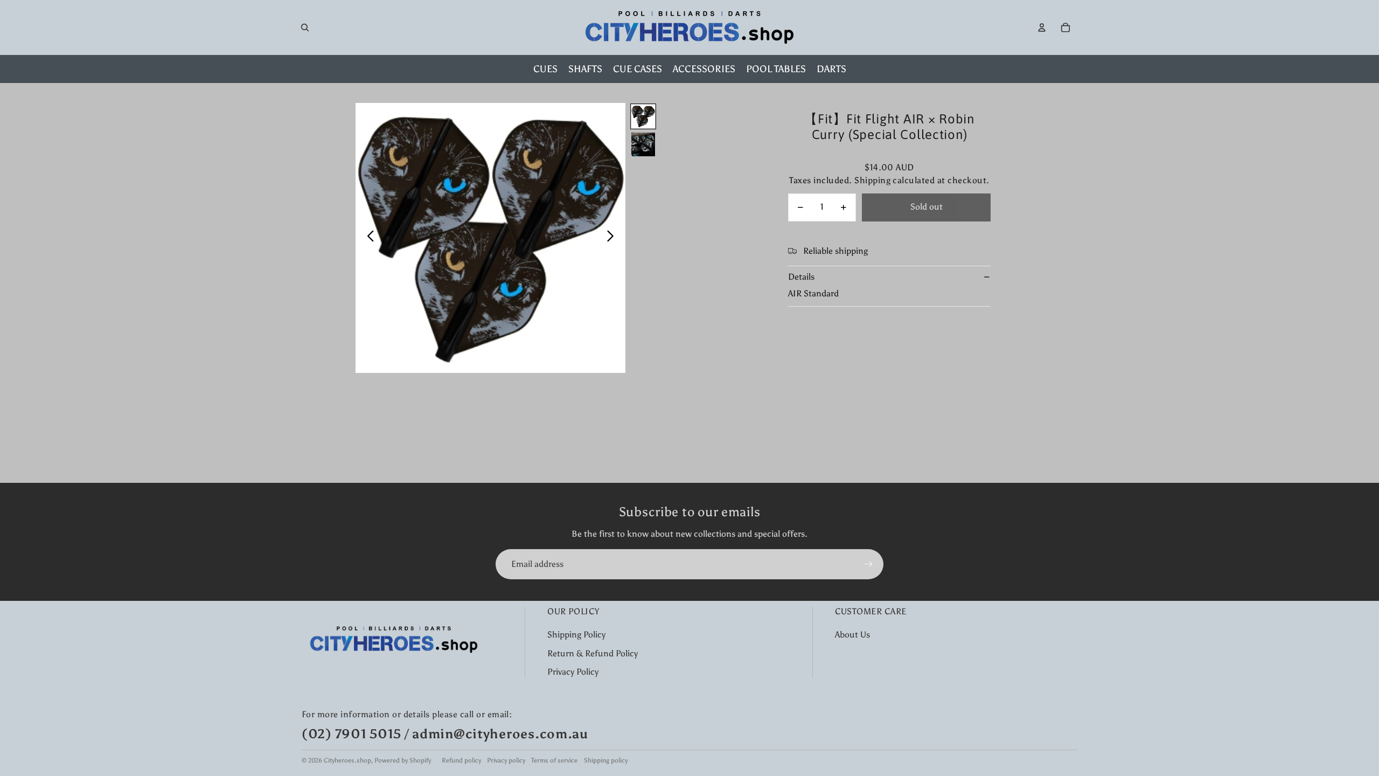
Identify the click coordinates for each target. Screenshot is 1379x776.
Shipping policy (606, 760)
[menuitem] (545, 69)
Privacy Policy (572, 672)
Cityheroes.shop (347, 760)
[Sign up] (868, 564)
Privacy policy (506, 760)
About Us (852, 634)
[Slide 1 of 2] (643, 116)
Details (801, 277)
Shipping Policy (576, 634)
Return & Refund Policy (592, 653)
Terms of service (554, 760)
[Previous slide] (368, 238)
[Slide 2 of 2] (643, 144)
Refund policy (461, 760)
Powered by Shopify (402, 760)
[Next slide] (613, 238)
